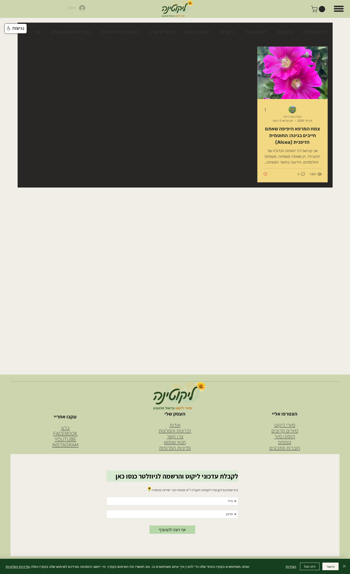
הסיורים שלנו (197, 32)
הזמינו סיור (284, 436)
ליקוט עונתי (256, 32)
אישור (330, 566)
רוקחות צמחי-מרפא (120, 32)
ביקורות (227, 32)
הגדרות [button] (291, 566)
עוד (38, 32)
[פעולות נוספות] (264, 110)
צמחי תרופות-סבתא (71, 32)
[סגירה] (344, 566)
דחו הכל (309, 566)
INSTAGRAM (65, 445)
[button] (319, 9)
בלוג (65, 428)
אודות (175, 425)
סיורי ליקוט (284, 425)
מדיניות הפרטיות (175, 448)
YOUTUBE (65, 439)
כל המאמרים (315, 32)
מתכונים (285, 32)
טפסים (284, 442)
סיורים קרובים (284, 431)
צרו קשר (175, 436)
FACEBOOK (65, 433)
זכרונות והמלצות (175, 431)
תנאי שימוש (175, 442)
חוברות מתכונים (284, 448)
